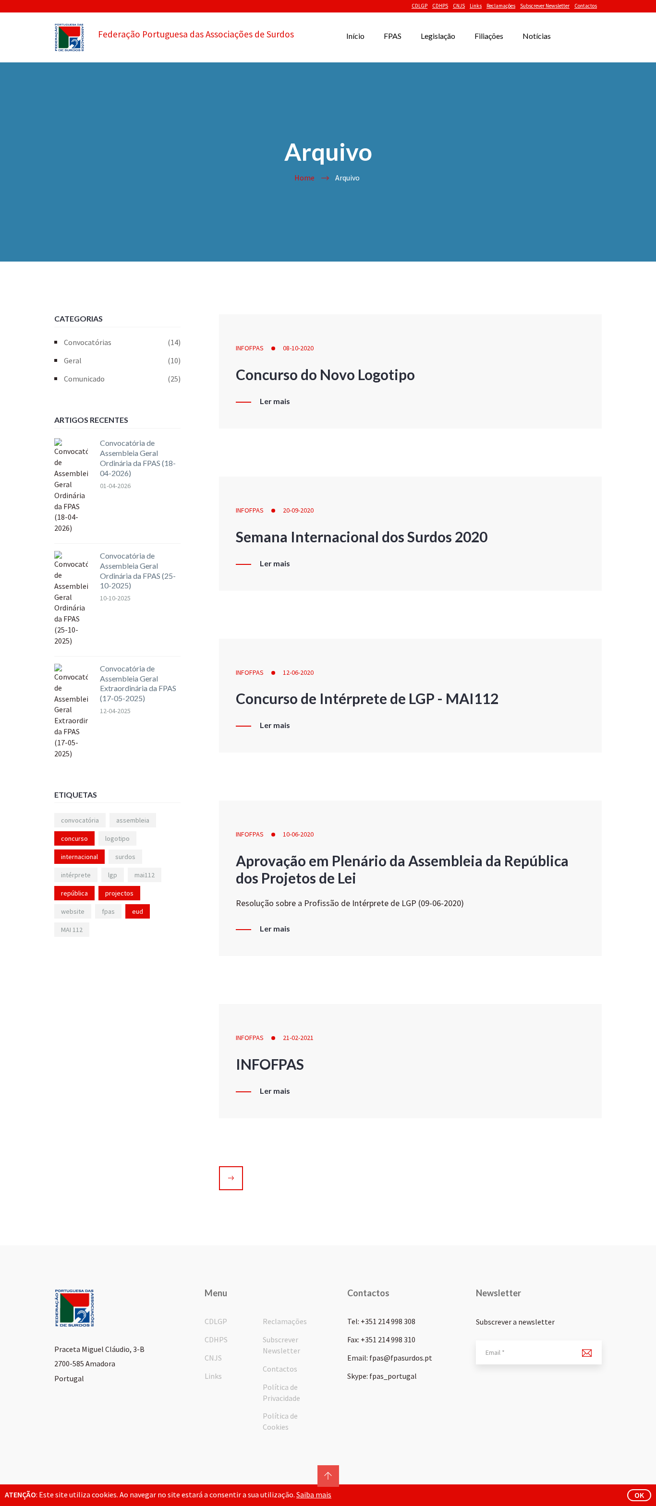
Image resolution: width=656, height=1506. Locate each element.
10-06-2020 (298, 834)
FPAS (392, 35)
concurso (74, 838)
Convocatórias (122, 342)
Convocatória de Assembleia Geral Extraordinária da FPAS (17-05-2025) (138, 683)
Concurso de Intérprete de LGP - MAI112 (367, 698)
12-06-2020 (298, 672)
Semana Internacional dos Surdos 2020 (361, 536)
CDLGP (419, 5)
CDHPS (440, 5)
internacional (79, 856)
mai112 (144, 875)
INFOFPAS (250, 348)
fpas (108, 911)
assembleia (132, 820)
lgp (112, 875)
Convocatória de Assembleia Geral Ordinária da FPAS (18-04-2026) (138, 457)
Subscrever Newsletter (545, 5)
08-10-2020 (298, 348)
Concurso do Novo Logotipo (325, 374)
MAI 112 (72, 929)
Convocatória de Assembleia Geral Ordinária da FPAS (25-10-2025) (138, 570)
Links (476, 5)
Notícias (536, 35)
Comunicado (122, 378)
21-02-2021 (298, 1037)
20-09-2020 (298, 510)
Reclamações (500, 5)
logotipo (117, 838)
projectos (119, 893)
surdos (125, 856)
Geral (122, 360)
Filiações (488, 35)
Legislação (438, 35)
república (74, 893)
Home (304, 177)
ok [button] (639, 1495)
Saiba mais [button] (313, 1494)
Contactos (585, 5)
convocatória (80, 820)
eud (137, 911)
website (73, 911)
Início (355, 35)
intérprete (76, 875)
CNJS (459, 5)
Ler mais (275, 401)
